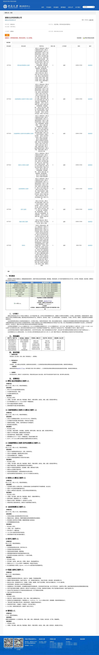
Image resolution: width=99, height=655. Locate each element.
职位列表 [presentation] (8, 42)
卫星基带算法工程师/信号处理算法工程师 (23, 133)
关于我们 (77, 7)
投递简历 (90, 65)
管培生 (23, 245)
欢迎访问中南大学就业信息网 (9, 1)
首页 (42, 7)
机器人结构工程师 (23, 221)
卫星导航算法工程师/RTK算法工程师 (23, 99)
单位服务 (56, 7)
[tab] (8, 42)
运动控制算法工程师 (23, 188)
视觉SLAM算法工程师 (23, 165)
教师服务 (63, 7)
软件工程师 (23, 209)
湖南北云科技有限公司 (10, 20)
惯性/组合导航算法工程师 (23, 65)
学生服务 (48, 7)
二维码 (90, 20)
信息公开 (70, 7)
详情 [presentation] (8, 271)
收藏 (7, 35)
